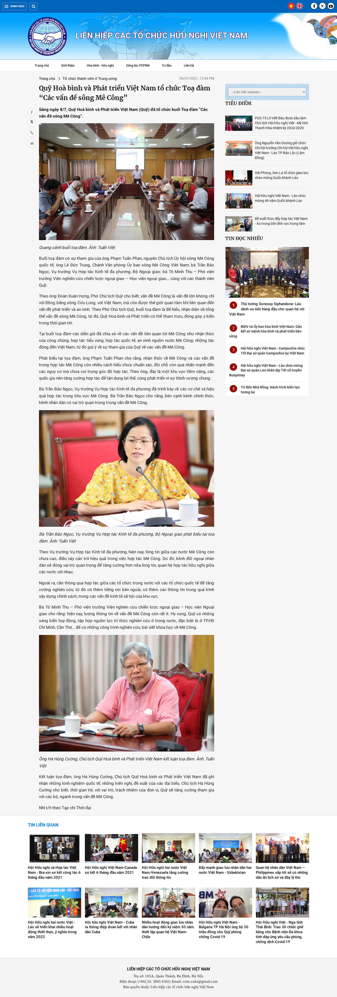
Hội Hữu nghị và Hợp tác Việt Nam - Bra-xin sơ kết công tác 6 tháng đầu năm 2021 (54, 872)
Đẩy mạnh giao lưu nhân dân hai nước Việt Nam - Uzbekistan (225, 870)
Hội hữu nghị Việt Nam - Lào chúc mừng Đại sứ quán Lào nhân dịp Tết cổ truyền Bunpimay (266, 370)
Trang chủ (42, 65)
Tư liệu (169, 66)
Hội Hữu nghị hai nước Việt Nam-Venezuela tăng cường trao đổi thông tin (165, 872)
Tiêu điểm (238, 103)
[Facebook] (314, 5)
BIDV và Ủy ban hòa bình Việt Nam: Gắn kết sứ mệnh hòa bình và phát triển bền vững (265, 331)
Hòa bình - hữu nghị (100, 65)
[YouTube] (330, 5)
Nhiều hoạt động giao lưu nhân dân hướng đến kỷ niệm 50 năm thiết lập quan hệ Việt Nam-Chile (168, 929)
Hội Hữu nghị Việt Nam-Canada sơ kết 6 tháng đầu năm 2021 (111, 870)
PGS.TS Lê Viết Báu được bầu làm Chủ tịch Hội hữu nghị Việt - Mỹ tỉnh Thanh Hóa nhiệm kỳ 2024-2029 (281, 123)
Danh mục (17, 6)
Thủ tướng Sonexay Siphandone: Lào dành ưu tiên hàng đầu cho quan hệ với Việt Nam (266, 309)
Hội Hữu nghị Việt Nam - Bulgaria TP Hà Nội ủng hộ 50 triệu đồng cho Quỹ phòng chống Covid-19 (223, 929)
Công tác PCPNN (138, 65)
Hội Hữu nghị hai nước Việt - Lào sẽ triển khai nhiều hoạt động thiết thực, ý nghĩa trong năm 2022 (52, 929)
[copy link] (32, 133)
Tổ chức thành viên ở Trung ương (90, 79)
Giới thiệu (68, 65)
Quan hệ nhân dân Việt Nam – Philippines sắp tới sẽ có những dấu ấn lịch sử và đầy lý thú (282, 872)
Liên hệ (189, 65)
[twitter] (322, 5)
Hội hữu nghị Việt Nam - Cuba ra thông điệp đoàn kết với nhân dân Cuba (111, 927)
